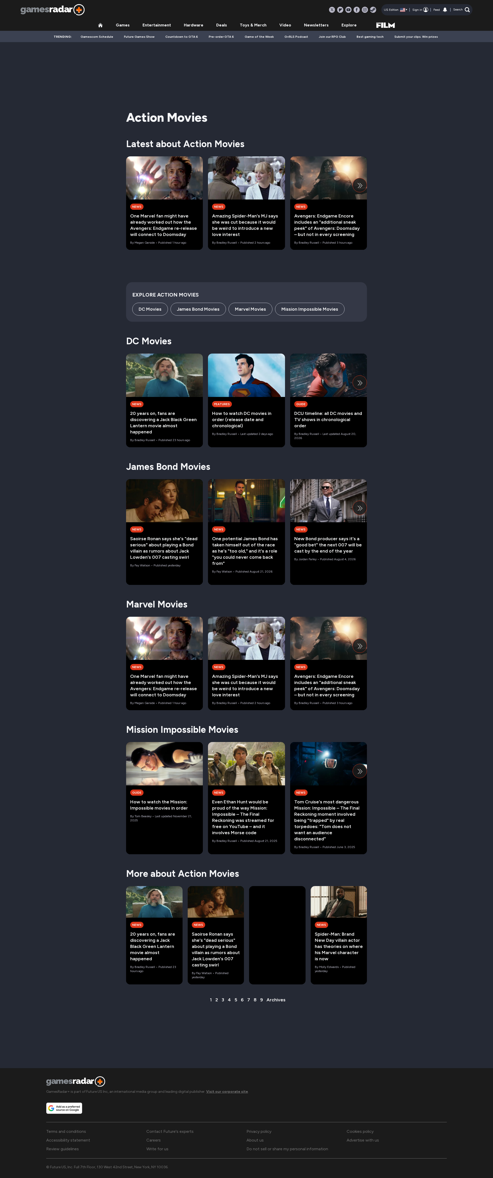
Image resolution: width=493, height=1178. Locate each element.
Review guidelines (62, 1148)
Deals (221, 25)
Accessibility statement (68, 1140)
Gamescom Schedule (97, 37)
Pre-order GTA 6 (221, 37)
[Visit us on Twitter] (332, 10)
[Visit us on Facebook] (357, 10)
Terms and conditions (66, 1131)
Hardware (193, 25)
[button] (461, 9)
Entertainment (157, 25)
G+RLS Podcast (296, 37)
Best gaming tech (370, 37)
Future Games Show (139, 37)
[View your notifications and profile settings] (445, 10)
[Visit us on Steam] (373, 10)
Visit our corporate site (227, 1091)
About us (255, 1140)
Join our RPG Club (332, 37)
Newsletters (316, 25)
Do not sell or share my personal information (287, 1148)
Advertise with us (363, 1140)
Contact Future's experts (170, 1131)
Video (285, 25)
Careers (153, 1140)
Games (123, 25)
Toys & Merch (253, 25)
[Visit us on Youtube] (348, 10)
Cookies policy (360, 1131)
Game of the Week (259, 37)
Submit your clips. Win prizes (416, 37)
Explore (349, 25)
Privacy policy (258, 1131)
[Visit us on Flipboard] (340, 10)
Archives (276, 1000)
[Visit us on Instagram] (365, 10)
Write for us (157, 1148)
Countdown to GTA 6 (181, 37)
